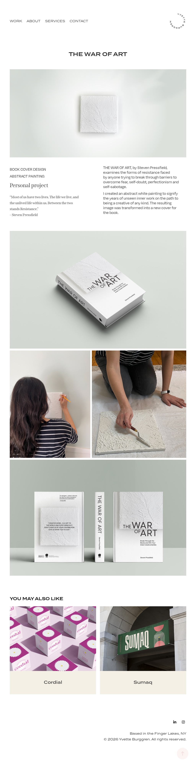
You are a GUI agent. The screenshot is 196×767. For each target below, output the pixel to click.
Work (16, 21)
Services (55, 21)
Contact (79, 21)
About (34, 21)
